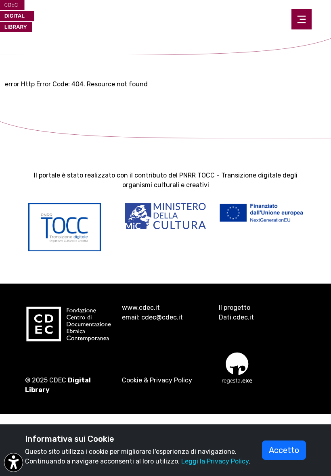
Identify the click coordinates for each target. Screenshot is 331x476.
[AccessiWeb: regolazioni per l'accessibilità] (13, 462)
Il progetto (234, 307)
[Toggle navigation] (301, 19)
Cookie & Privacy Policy (157, 380)
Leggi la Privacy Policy (215, 461)
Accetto (284, 450)
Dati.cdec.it (236, 317)
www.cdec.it (141, 307)
